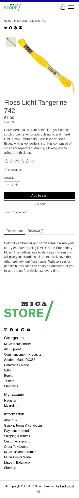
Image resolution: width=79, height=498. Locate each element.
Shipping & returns (17, 436)
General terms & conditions (23, 425)
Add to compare (17, 212)
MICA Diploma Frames (20, 452)
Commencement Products (22, 354)
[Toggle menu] (71, 7)
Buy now (39, 204)
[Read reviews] (17, 161)
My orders (11, 405)
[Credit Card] (38, 492)
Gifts (7, 370)
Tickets (9, 381)
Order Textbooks (16, 446)
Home (7, 20)
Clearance (11, 386)
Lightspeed (67, 486)
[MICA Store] (12, 7)
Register (10, 400)
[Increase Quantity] (16, 184)
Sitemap (10, 468)
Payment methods (17, 430)
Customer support (17, 441)
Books (8, 375)
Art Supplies (12, 349)
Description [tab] (14, 231)
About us (10, 420)
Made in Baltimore (17, 462)
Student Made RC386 (19, 359)
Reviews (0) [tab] (36, 231)
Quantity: (9, 177)
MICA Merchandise (17, 344)
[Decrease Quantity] (8, 184)
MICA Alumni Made (17, 457)
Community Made (16, 365)
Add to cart (39, 195)
